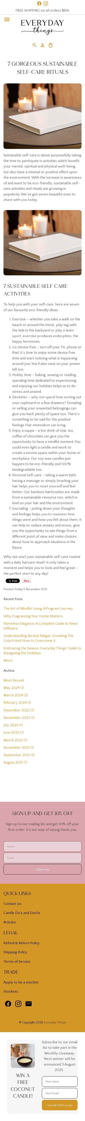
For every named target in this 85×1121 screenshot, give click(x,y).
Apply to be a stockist (21, 982)
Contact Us (12, 904)
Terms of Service (16, 962)
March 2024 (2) (15, 695)
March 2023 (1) (15, 740)
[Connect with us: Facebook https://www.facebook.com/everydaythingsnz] (8, 1004)
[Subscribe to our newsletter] (28, 1004)
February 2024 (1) (17, 703)
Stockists (10, 991)
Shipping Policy (15, 952)
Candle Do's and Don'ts (21, 913)
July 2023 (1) (13, 725)
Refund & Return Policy (21, 943)
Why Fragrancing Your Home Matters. (33, 616)
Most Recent (13, 680)
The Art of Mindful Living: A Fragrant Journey (38, 609)
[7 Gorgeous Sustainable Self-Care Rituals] (42, 148)
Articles (9, 922)
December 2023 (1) (18, 710)
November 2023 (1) (18, 718)
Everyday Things (55, 1022)
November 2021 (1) (18, 748)
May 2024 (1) (13, 688)
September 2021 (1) (18, 755)
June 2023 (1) (13, 733)
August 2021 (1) (15, 762)
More (7, 660)
